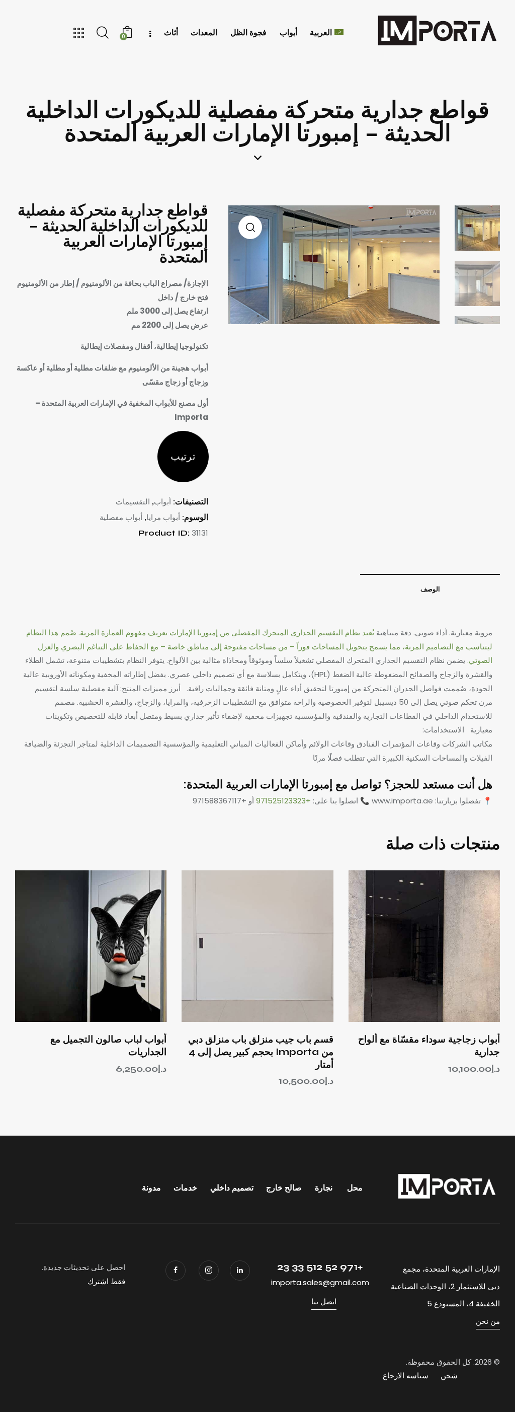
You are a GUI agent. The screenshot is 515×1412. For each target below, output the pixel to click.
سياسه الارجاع (405, 1375)
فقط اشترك (106, 1281)
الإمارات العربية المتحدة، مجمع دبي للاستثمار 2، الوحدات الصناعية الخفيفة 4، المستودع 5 (445, 1286)
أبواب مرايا (163, 517)
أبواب (162, 501)
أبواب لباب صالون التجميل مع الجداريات (108, 1045)
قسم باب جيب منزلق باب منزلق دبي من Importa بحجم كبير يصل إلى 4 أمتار (260, 1051)
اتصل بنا (323, 1301)
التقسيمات (133, 501)
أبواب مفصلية (121, 517)
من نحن (488, 1321)
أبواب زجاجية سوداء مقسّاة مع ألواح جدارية (429, 1045)
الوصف (430, 589)
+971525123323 (283, 800)
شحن (449, 1375)
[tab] (430, 589)
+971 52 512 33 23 (320, 1267)
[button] (452, 946)
